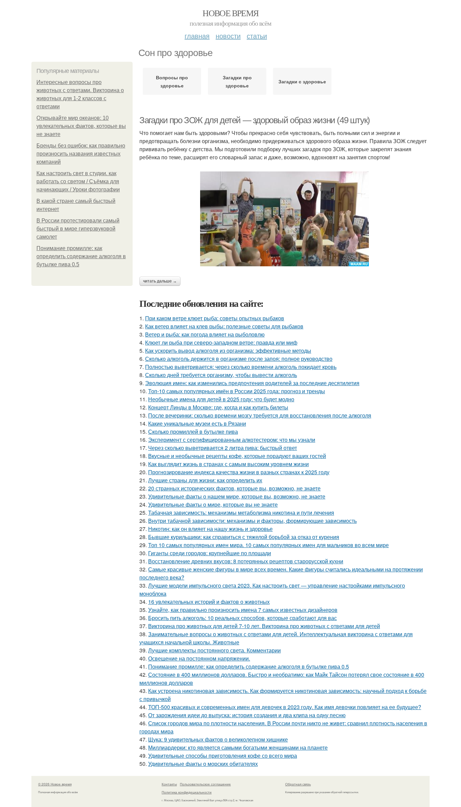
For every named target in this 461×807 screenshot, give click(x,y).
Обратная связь (298, 784)
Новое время (230, 13)
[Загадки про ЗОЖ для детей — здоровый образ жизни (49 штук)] (284, 218)
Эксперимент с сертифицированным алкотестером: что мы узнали (231, 439)
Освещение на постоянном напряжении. (199, 658)
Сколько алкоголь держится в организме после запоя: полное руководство (238, 358)
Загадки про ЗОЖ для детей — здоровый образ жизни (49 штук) (254, 120)
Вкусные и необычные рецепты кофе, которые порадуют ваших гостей (237, 456)
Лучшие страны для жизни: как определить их (205, 480)
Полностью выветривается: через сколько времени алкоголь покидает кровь (240, 367)
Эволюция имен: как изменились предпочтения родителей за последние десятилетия (252, 383)
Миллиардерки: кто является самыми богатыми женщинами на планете (238, 747)
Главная (197, 36)
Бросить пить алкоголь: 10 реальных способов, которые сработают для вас (242, 618)
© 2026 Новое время (55, 784)
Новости (228, 36)
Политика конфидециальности (187, 792)
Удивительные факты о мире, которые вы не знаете (213, 504)
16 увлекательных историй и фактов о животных (209, 602)
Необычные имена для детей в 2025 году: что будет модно (221, 399)
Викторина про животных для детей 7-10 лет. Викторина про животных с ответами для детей (264, 626)
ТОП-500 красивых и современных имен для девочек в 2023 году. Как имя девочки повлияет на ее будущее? (284, 707)
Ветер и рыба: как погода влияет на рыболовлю (205, 334)
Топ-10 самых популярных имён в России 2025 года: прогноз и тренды (236, 391)
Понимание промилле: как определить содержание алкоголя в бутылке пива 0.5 (81, 256)
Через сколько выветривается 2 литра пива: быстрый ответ (222, 448)
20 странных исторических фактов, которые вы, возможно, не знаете (234, 488)
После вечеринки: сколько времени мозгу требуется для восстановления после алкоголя (259, 415)
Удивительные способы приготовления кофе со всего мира (222, 755)
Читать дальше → (160, 281)
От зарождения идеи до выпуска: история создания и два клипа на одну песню (247, 715)
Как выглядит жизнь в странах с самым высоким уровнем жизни (228, 464)
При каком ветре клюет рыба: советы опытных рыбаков (214, 318)
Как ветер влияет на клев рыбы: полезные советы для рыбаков (224, 326)
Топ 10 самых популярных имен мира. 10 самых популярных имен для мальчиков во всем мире (268, 545)
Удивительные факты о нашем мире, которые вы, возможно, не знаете (236, 496)
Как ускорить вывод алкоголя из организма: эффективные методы (228, 350)
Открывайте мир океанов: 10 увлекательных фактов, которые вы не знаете (81, 126)
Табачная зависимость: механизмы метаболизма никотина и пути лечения (241, 512)
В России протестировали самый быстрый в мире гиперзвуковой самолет (77, 229)
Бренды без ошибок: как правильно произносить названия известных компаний (80, 154)
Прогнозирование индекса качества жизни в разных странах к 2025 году (238, 472)
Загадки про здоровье (237, 81)
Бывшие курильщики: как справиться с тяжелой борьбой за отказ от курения (243, 537)
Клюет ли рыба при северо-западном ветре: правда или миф (221, 342)
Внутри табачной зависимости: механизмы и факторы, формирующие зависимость (252, 520)
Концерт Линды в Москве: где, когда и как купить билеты (218, 407)
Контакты (169, 784)
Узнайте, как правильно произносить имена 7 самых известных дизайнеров (242, 610)
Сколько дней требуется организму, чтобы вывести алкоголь (221, 375)
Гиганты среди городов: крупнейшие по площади (209, 553)
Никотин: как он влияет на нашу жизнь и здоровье (210, 529)
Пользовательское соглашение (205, 784)
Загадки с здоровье (302, 81)
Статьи (257, 36)
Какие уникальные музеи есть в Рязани (197, 423)
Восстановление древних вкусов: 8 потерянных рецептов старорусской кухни (245, 561)
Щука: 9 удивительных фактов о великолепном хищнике (218, 739)
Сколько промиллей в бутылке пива (193, 431)
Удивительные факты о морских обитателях (203, 764)
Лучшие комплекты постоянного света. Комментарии (214, 650)
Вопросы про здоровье (172, 81)
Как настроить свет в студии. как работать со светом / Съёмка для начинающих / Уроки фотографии (78, 181)
